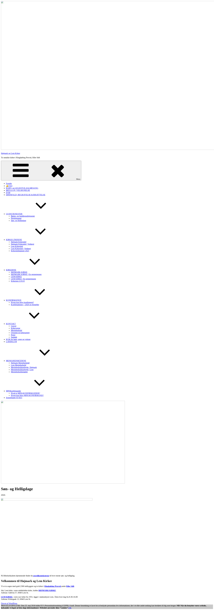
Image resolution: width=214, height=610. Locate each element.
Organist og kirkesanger (20, 333)
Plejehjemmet (16, 218)
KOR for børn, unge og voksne (18, 339)
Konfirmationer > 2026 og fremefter (25, 305)
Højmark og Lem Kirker (10, 153)
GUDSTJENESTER (14, 214)
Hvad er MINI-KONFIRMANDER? (25, 393)
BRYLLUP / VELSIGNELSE (18, 190)
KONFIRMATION (13, 300)
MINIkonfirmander (13, 391)
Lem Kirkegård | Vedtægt (21, 249)
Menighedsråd (16, 330)
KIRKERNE (11, 270)
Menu (78, 179)
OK (69, 608)
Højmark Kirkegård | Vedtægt (22, 244)
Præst (13, 335)
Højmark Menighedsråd (20, 363)
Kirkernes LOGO (18, 281)
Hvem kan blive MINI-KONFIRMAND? (27, 395)
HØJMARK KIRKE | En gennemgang (26, 274)
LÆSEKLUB (11, 342)
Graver (13, 326)
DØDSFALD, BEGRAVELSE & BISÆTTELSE (25, 195)
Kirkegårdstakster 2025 (20, 251)
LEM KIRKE (16, 277)
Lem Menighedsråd (18, 365)
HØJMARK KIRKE (19, 272)
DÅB (8, 192)
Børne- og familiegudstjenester (23, 216)
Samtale (14, 337)
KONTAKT (11, 324)
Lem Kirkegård (17, 246)
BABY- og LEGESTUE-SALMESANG (22, 188)
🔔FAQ (9, 186)
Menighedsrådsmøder (19, 372)
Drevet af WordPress (9, 603)
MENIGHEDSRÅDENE (16, 361)
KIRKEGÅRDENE (14, 240)
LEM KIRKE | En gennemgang (23, 279)
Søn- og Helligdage (18, 220)
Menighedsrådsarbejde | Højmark (24, 367)
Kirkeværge (15, 328)
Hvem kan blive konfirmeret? (22, 302)
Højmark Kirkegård (18, 242)
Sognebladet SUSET (14, 398)
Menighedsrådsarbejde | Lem (22, 370)
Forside (9, 183)
